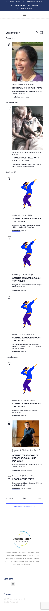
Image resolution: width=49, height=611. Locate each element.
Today (25, 498)
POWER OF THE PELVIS (23, 479)
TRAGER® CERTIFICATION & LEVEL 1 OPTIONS (25, 159)
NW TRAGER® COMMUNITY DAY (27, 87)
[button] (25, 15)
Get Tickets (16, 97)
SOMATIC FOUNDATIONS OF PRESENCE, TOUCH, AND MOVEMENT (25, 458)
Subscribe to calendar (23, 506)
